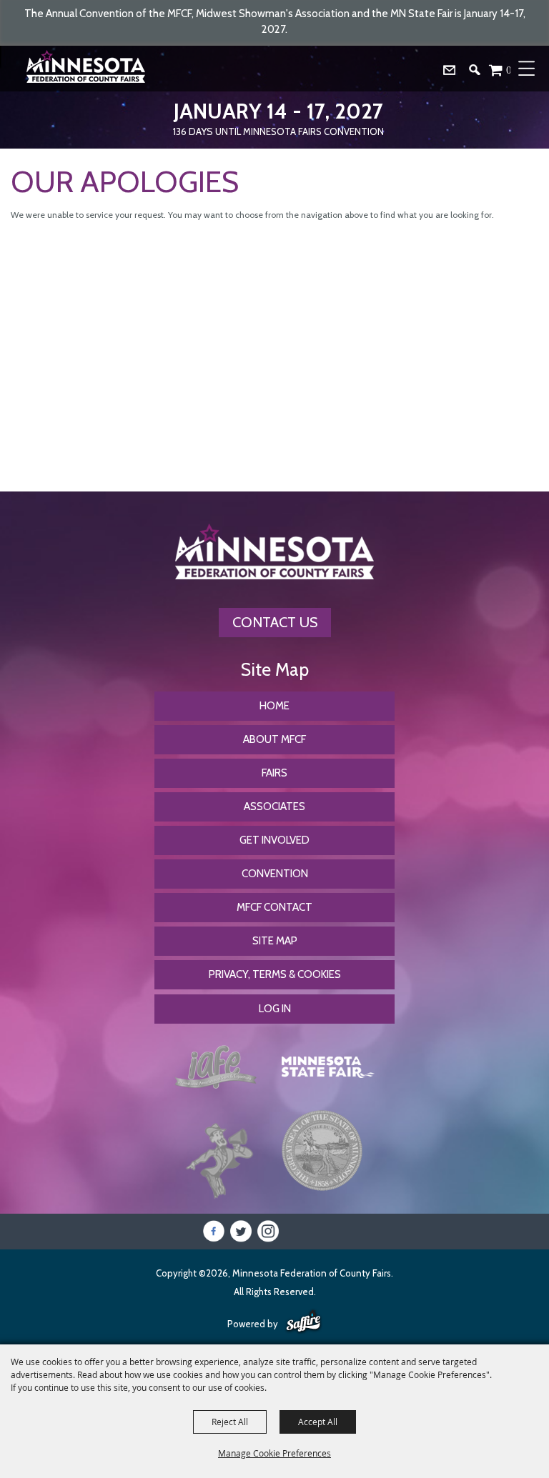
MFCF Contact (274, 907)
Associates (274, 806)
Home (274, 705)
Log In (275, 1008)
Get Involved (274, 840)
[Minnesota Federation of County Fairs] (88, 68)
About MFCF (274, 739)
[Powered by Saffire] (303, 1322)
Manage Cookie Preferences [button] (274, 1453)
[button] (480, 73)
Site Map (274, 940)
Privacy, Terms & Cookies (275, 974)
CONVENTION (275, 873)
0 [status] (509, 69)
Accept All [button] (317, 1421)
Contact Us (274, 622)
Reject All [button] (230, 1421)
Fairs (274, 773)
